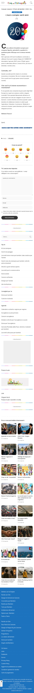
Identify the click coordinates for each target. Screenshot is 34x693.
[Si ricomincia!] (8, 552)
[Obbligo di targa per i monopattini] (25, 449)
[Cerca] (31, 2)
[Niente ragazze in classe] (8, 449)
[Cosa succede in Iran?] (8, 511)
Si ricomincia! (5, 559)
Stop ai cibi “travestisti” (8, 477)
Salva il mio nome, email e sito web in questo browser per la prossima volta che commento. (18, 212)
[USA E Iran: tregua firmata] (25, 428)
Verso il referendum (24, 477)
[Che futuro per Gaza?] (8, 531)
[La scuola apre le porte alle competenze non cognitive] (25, 488)
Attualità (11, 138)
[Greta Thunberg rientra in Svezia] (25, 572)
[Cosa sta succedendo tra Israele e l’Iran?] (8, 572)
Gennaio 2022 (17, 12)
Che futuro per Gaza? (8, 539)
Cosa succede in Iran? (8, 518)
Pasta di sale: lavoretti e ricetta (11, 400)
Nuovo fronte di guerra (8, 496)
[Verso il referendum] (25, 469)
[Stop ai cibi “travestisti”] (8, 469)
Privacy (1, 684)
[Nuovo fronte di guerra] (8, 488)
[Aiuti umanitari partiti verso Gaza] (25, 552)
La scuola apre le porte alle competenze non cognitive (25, 497)
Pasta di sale (5, 370)
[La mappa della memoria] (25, 511)
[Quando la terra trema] (8, 428)
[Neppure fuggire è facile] (25, 531)
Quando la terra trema (8, 436)
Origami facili (5, 397)
